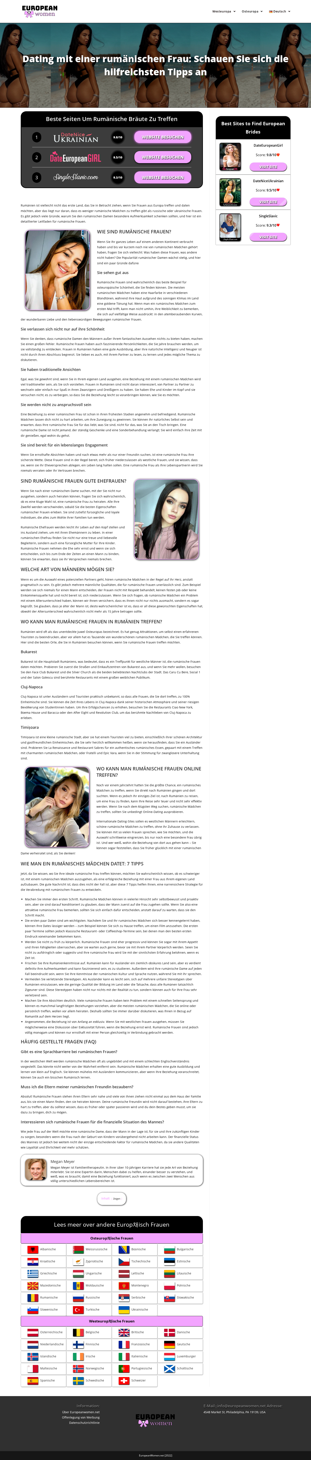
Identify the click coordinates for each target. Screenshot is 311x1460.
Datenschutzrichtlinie (84, 1423)
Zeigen (116, 1198)
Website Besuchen (163, 137)
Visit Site (268, 166)
